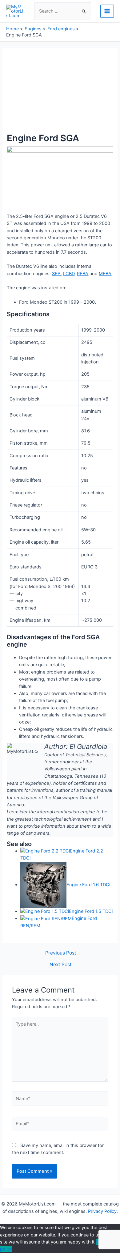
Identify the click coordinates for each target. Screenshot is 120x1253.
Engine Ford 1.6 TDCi (88, 884)
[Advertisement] (60, 94)
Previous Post (60, 953)
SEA (56, 273)
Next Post (61, 964)
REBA (82, 273)
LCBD (68, 273)
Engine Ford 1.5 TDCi (91, 911)
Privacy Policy (102, 1211)
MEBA (105, 273)
